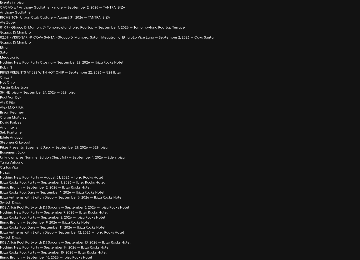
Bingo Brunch (11, 187)
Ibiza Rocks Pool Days (17, 192)
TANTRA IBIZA (114, 7)
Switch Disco (10, 202)
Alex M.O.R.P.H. (12, 107)
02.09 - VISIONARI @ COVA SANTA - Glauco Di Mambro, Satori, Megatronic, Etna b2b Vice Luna (77, 37)
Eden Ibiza (116, 157)
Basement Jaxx (12, 152)
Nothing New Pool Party (19, 177)
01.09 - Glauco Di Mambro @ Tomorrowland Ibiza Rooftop (47, 27)
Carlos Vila (9, 167)
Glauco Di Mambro (15, 32)
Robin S (6, 67)
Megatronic (9, 57)
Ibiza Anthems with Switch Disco (27, 197)
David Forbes (10, 122)
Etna (4, 47)
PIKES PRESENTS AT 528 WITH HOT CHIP (32, 72)
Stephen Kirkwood (15, 142)
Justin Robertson (14, 87)
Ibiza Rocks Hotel (109, 62)
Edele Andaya (11, 137)
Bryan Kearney (12, 112)
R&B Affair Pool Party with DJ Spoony (30, 207)
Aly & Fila (7, 102)
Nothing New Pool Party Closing (26, 62)
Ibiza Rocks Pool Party (18, 182)
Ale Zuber (8, 22)
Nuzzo (5, 172)
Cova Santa (204, 37)
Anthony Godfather (16, 12)
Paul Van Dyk (10, 97)
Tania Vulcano (11, 162)
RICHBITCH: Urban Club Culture (26, 17)
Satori (5, 52)
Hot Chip (7, 82)
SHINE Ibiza (9, 92)
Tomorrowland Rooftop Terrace (159, 27)
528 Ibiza (113, 72)
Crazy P (6, 77)
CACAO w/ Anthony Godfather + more (31, 7)
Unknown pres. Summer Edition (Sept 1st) (34, 157)
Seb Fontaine (11, 132)
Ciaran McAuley (13, 117)
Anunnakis (8, 127)
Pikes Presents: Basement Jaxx (25, 147)
